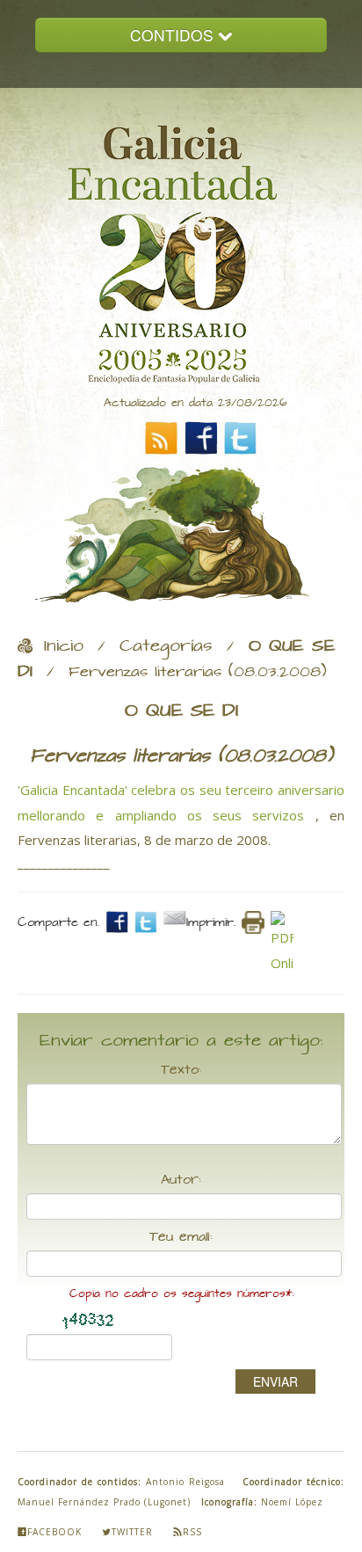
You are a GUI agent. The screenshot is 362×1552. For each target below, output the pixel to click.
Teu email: (181, 1237)
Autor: (181, 1180)
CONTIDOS (174, 35)
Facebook (54, 1532)
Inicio (63, 646)
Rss (192, 1532)
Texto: (181, 1070)
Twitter (132, 1532)
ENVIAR (275, 1381)
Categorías (166, 646)
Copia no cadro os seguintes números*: (181, 1294)
